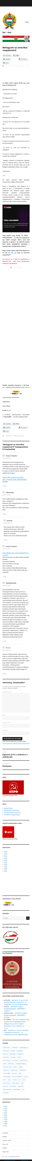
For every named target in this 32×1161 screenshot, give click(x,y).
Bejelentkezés (8, 808)
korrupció (15, 1060)
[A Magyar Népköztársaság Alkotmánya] (12, 972)
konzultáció (6, 1060)
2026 (5, 851)
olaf (20, 1073)
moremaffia (6, 1073)
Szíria (14, 1080)
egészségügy (24, 1047)
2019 (5, 866)
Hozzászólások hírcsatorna (12, 812)
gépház (5, 1054)
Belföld (4, 1136)
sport (9, 1080)
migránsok (22, 1070)
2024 (5, 856)
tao (19, 1080)
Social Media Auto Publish (9, 1160)
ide (9, 252)
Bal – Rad (6, 32)
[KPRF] (13, 787)
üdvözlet (6, 1092)
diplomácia (6, 1047)
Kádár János (23, 1060)
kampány (6, 1057)
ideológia (12, 1054)
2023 (5, 858)
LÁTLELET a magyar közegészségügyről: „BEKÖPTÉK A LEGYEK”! (14, 1009)
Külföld (14, 435)
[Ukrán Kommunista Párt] (8, 832)
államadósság (7, 1089)
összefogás (16, 1089)
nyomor (14, 1073)
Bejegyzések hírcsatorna (11, 810)
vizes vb (5, 1086)
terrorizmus (6, 1083)
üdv (23, 1089)
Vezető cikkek (20, 435)
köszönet (11, 1063)
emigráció (6, 1050)
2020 (5, 864)
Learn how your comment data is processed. (16, 743)
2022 (5, 860)
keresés (13, 1057)
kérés (5, 1063)
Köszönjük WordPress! (14, 1156)
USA (22, 1083)
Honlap (5, 730)
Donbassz (15, 1047)
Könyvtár (5, 1144)
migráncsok (14, 1070)
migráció (5, 1070)
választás (20, 1086)
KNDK (19, 1057)
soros (4, 1080)
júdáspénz (20, 1054)
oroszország (6, 1076)
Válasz (4, 486)
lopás (15, 1067)
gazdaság (20, 1050)
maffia (20, 1067)
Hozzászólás (7, 692)
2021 (5, 862)
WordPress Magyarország (12, 814)
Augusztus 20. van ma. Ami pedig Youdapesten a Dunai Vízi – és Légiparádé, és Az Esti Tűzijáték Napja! (16, 1002)
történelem (15, 1083)
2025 (5, 853)
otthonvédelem (17, 1076)
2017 (5, 871)
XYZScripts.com (24, 1160)
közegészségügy (21, 1063)
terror (23, 1080)
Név (4, 715)
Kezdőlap (5, 1133)
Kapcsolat (5, 1151)
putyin (26, 1076)
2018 (5, 869)
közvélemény (7, 1067)
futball (13, 1050)
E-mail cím (6, 722)
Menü (27, 22)
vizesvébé (13, 1086)
